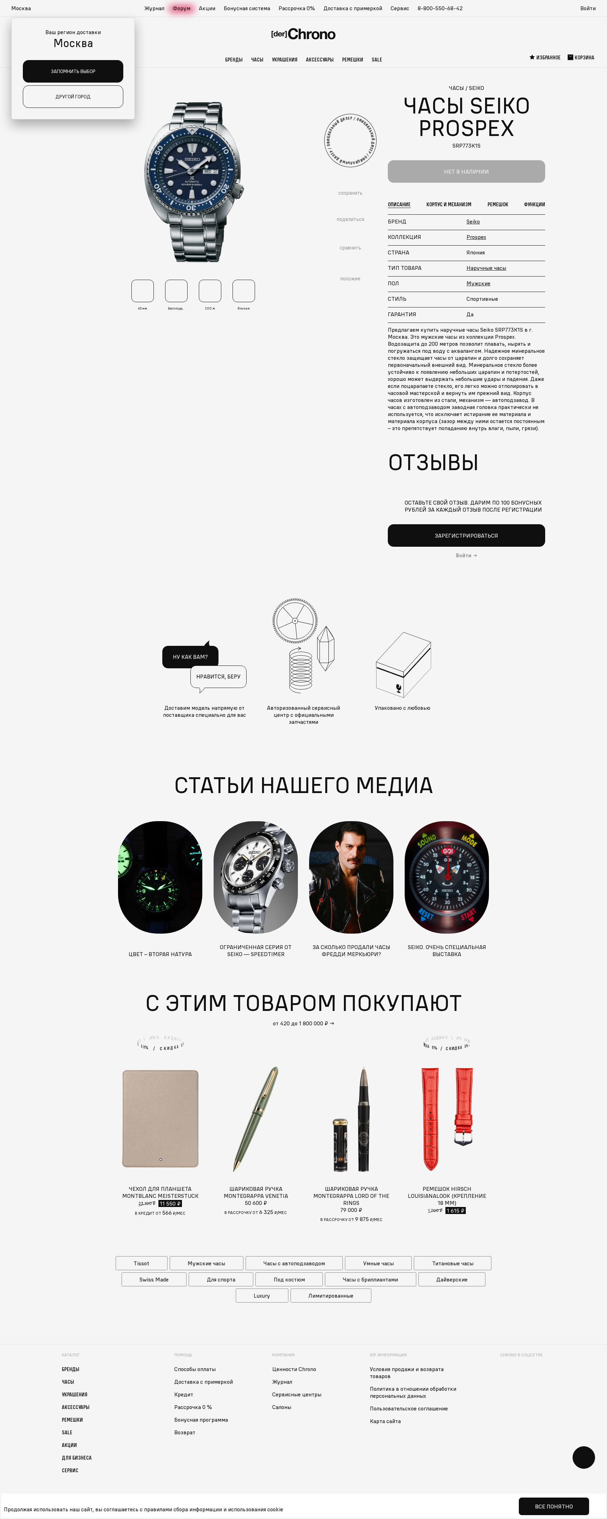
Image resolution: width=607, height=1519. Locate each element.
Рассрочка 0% (297, 8)
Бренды (234, 59)
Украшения (285, 59)
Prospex (476, 236)
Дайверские (452, 1279)
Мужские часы (206, 1263)
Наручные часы (486, 267)
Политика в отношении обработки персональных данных (413, 1392)
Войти (588, 8)
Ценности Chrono (294, 1368)
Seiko (473, 221)
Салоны (281, 1406)
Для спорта (221, 1279)
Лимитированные (330, 1295)
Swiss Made (154, 1279)
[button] (24, 8)
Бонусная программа (201, 1419)
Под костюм (289, 1279)
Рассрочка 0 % (193, 1406)
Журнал (154, 8)
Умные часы (378, 1263)
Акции (207, 8)
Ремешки (352, 59)
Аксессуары (320, 59)
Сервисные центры (296, 1394)
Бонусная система (247, 8)
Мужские (478, 283)
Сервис (400, 8)
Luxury (262, 1295)
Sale (377, 59)
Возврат (184, 1432)
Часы (257, 59)
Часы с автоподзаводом (294, 1263)
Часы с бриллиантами (370, 1279)
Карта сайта (385, 1420)
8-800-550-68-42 (440, 8)
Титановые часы (453, 1263)
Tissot (141, 1263)
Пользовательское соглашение (409, 1408)
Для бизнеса (77, 1457)
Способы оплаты (195, 1368)
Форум (181, 8)
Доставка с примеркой (353, 8)
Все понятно (554, 1506)
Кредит (183, 1394)
